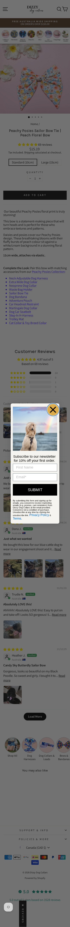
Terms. (17, 518)
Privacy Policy (39, 515)
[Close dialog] (53, 409)
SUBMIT (35, 490)
